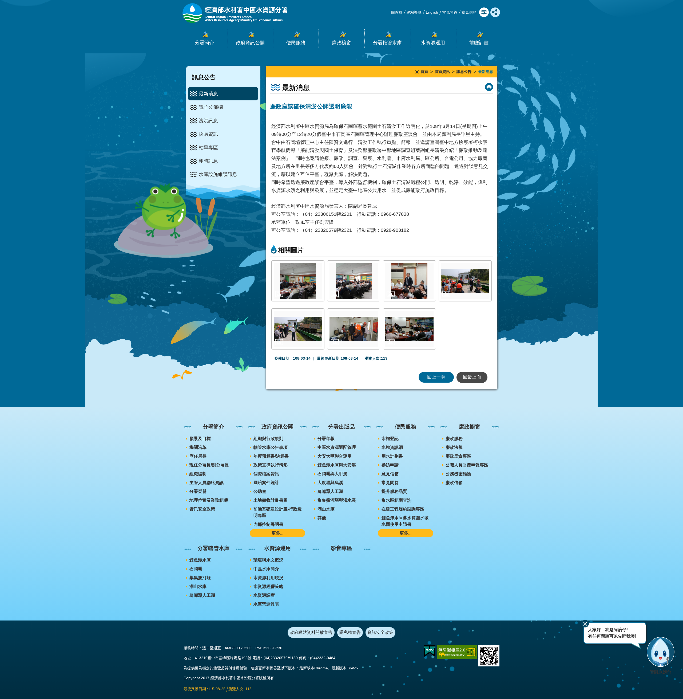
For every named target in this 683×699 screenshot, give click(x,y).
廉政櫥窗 (469, 427)
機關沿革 (198, 447)
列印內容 (489, 87)
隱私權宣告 (350, 632)
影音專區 (341, 548)
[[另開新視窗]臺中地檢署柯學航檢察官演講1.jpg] (353, 281)
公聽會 (259, 491)
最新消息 (208, 93)
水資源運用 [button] (433, 42)
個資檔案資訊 (266, 474)
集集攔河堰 (200, 577)
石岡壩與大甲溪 (332, 474)
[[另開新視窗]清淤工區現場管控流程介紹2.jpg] (298, 329)
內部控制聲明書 (268, 524)
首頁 (424, 71)
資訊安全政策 (202, 509)
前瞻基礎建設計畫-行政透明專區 (277, 512)
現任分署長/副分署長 (209, 465)
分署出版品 (341, 427)
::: (1, 2)
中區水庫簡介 (266, 569)
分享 (495, 12)
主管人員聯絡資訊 (206, 482)
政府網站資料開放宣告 (311, 632)
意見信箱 (469, 12)
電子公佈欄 (211, 107)
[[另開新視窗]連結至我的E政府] (429, 651)
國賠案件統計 (266, 482)
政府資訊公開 (277, 427)
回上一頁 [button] (436, 377)
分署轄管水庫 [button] (387, 42)
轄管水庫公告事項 (270, 447)
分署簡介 (213, 427)
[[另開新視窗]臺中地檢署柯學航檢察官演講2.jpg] (409, 281)
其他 (321, 518)
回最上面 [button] (472, 377)
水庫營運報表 (266, 604)
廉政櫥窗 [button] (341, 42)
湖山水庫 (326, 509)
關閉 (585, 623)
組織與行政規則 (268, 438)
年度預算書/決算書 (271, 456)
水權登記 (390, 438)
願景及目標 (200, 438)
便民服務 (405, 427)
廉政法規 (454, 447)
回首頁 (396, 12)
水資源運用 (277, 548)
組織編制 (198, 474)
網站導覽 (414, 12)
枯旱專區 (208, 147)
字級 (484, 12)
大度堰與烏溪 (330, 482)
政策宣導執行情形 (270, 465)
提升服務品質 (394, 491)
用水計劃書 (392, 456)
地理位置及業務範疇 (208, 500)
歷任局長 (198, 456)
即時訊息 (208, 161)
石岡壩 (195, 569)
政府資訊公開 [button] (250, 42)
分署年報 (326, 438)
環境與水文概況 (268, 560)
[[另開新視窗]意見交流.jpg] (409, 329)
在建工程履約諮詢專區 (403, 509)
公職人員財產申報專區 (467, 465)
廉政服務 (454, 438)
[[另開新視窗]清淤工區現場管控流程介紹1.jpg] (465, 281)
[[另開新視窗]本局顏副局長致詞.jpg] (298, 281)
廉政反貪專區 (458, 456)
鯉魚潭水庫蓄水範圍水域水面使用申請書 (405, 521)
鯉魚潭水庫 (200, 560)
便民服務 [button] (295, 42)
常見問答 (449, 12)
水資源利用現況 (268, 577)
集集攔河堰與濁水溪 (336, 500)
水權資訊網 (392, 447)
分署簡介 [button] (204, 42)
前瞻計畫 (479, 42)
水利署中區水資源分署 (234, 13)
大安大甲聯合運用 (334, 456)
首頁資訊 (442, 71)
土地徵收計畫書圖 (270, 500)
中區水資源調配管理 (336, 447)
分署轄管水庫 (213, 548)
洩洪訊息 (208, 120)
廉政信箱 (454, 482)
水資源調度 (264, 595)
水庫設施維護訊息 (218, 174)
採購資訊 (208, 134)
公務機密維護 (458, 474)
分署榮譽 (198, 491)
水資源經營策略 (268, 586)
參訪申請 (390, 465)
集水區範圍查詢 (396, 500)
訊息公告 (463, 71)
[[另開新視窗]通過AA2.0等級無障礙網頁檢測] (457, 652)
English (432, 12)
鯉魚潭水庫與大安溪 (336, 465)
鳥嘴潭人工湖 (330, 491)
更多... (277, 533)
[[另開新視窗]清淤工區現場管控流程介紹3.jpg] (353, 329)
